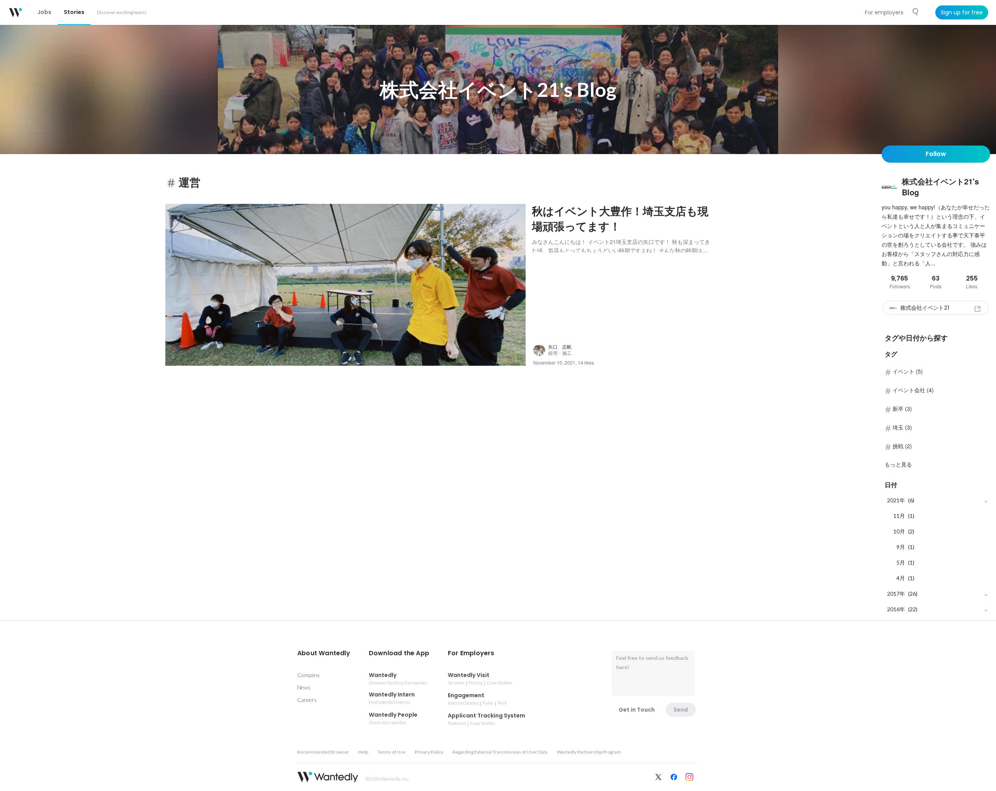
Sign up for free (962, 12)
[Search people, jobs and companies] (916, 12)
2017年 (896, 593)
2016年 (896, 609)
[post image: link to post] (345, 285)
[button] (323, 653)
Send (680, 710)
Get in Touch (637, 710)
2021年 (896, 500)
